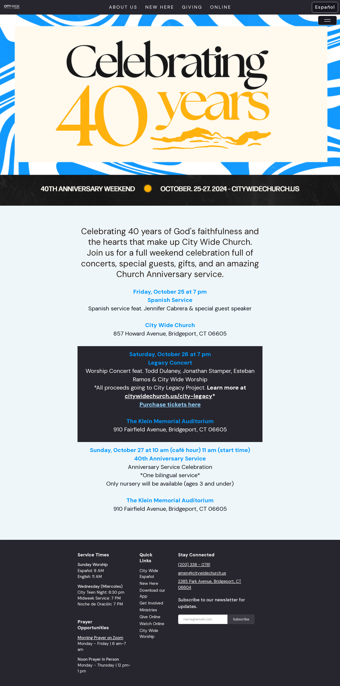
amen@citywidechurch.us (202, 573)
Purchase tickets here (170, 404)
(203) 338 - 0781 (194, 564)
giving (192, 7)
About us (123, 7)
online (220, 7)
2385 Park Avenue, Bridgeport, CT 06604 (209, 584)
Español (325, 7)
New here (159, 7)
